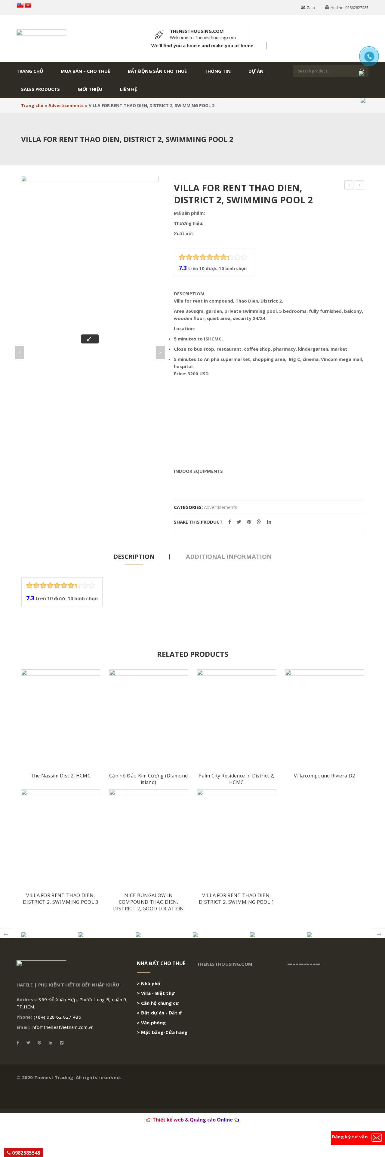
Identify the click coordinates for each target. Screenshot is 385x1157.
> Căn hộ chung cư (158, 1003)
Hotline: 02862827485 (349, 7)
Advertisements (66, 105)
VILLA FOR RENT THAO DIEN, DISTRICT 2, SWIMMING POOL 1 (236, 898)
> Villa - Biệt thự (156, 993)
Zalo (311, 7)
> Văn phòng (151, 1023)
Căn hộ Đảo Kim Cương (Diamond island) (148, 779)
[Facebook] (229, 522)
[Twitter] (239, 522)
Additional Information (229, 556)
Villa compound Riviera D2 (324, 776)
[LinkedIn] (269, 522)
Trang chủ (32, 105)
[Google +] (259, 522)
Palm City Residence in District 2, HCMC (236, 779)
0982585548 (25, 1152)
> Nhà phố (148, 983)
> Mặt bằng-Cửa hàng (162, 1032)
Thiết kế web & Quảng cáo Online (192, 1119)
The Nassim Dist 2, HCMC (61, 776)
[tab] (134, 556)
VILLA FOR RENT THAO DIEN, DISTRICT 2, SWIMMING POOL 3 (60, 898)
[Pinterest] (249, 522)
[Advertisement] (269, 422)
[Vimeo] (60, 1042)
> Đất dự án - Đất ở (159, 1013)
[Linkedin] (50, 1042)
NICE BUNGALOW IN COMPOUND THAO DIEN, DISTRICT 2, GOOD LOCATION (148, 902)
